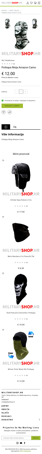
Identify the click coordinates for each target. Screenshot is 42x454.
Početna (4, 10)
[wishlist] (31, 3)
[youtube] (21, 443)
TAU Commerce (25, 451)
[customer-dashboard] (28, 3)
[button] (4, 112)
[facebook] (25, 443)
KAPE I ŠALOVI (14, 10)
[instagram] (17, 443)
